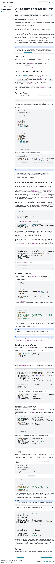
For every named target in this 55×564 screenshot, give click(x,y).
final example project (28, 52)
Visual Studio (17, 83)
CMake (25, 75)
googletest (51, 456)
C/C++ (2, 11)
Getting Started (18, 2)
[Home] (15, 5)
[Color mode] (50, 2)
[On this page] (53, 2)
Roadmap (24, 2)
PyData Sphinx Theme (46, 561)
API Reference (30, 2)
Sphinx (8, 562)
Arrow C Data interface (27, 103)
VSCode (20, 75)
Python (2, 13)
